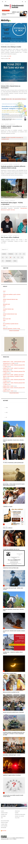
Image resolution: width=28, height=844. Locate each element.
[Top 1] (14, 805)
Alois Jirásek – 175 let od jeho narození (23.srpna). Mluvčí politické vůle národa (14, 484)
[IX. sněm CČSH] (14, 344)
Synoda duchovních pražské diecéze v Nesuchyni (13, 712)
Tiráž (2, 817)
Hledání (2, 811)
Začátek (4, 254)
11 (20, 254)
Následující (8, 260)
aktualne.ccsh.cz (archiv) (19, 816)
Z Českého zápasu (4, 824)
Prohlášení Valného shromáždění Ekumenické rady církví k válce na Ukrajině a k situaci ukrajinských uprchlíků (13, 733)
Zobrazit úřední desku (14, 393)
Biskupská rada (6, 304)
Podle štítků (17, 817)
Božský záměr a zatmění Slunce (9, 673)
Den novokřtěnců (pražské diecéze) (10, 323)
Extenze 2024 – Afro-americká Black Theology (16, 99)
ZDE (10, 56)
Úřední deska (17, 811)
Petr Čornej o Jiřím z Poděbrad (10, 237)
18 (21, 257)
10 (16, 254)
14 (6, 257)
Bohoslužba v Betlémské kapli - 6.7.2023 (11, 755)
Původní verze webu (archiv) (20, 814)
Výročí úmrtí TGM (7, 318)
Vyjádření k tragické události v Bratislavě (12, 775)
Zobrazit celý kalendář (14, 330)
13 (2, 257)
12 (23, 254)
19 (2, 260)
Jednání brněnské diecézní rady (10, 314)
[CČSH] (14, 6)
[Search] (25, 1)
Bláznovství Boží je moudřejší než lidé (11, 692)
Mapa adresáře (3, 827)
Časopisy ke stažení (4, 822)
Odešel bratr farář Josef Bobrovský (10, 567)
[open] (2, 1)
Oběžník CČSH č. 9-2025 (8, 386)
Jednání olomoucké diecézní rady (10, 299)
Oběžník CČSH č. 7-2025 (8, 391)
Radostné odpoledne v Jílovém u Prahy (11, 328)
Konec (15, 260)
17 (18, 257)
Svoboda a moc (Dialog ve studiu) (11, 47)
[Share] (22, 1)
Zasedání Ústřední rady (8, 309)
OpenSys (14, 839)
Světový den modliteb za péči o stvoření (11, 294)
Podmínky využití (4, 814)
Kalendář (16, 812)
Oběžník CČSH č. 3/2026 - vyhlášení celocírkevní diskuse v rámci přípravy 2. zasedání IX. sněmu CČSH (13, 376)
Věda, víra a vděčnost (7, 527)
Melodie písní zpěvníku (5, 820)
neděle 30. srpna (15, 12)
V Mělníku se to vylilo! (7, 506)
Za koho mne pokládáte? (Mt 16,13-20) (11, 549)
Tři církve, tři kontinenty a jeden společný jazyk (13, 462)
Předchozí (11, 254)
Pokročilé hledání (4, 812)
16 (14, 257)
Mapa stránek (3, 816)
